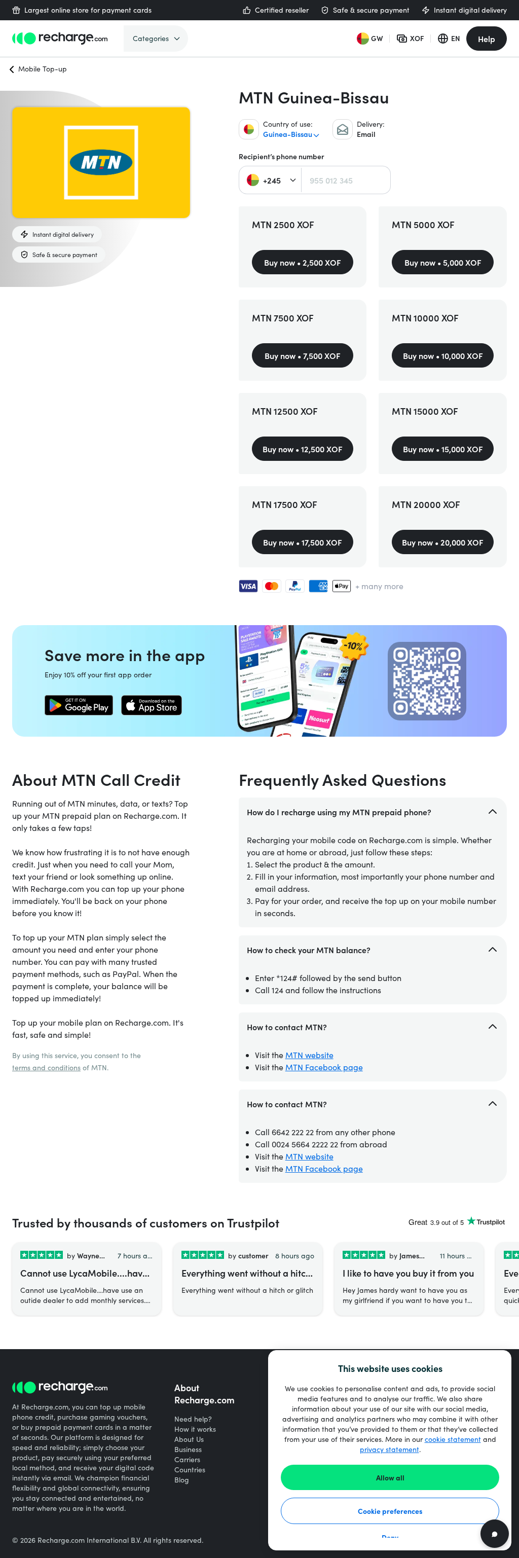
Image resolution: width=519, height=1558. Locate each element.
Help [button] (486, 38)
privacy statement (389, 1449)
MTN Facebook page (324, 1067)
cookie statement (453, 1439)
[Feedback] (494, 1533)
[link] (79, 705)
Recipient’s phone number (281, 156)
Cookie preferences (390, 1511)
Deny (390, 1537)
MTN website (309, 1054)
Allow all (390, 1477)
